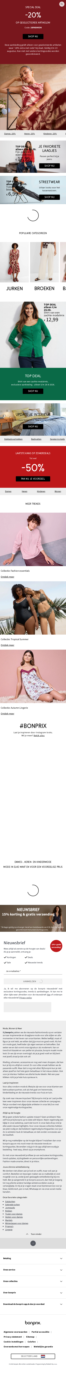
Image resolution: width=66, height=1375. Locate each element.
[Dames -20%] (33, 32)
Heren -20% (29, 133)
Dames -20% (10, 133)
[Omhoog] (33, 1243)
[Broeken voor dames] (44, 267)
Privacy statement (13, 1337)
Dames (8, 491)
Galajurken (10, 1201)
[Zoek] (61, 4)
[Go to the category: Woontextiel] (33, 419)
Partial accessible (40, 1332)
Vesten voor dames (14, 1217)
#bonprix (33, 726)
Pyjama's (9, 1226)
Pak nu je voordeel (33, 478)
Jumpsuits (10, 1207)
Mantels (8, 1220)
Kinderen (41, 491)
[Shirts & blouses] (33, 335)
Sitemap (30, 1337)
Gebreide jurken (12, 1204)
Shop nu (49, 165)
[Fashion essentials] (33, 546)
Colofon (32, 1342)
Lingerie (8, 1229)
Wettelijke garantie (43, 1347)
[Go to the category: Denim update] (33, 157)
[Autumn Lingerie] (33, 682)
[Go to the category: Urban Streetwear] (33, 190)
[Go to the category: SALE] (33, 467)
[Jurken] (14, 267)
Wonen (58, 491)
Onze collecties (10, 1281)
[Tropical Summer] (33, 614)
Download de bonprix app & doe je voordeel (24, 1304)
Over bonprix (9, 1292)
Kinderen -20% (50, 133)
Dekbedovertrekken (13, 439)
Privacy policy (25, 997)
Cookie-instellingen (13, 1342)
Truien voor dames (13, 1214)
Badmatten (36, 439)
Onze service (9, 1269)
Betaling (7, 1258)
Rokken (8, 1211)
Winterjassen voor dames (16, 1223)
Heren (24, 491)
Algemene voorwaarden (15, 1332)
